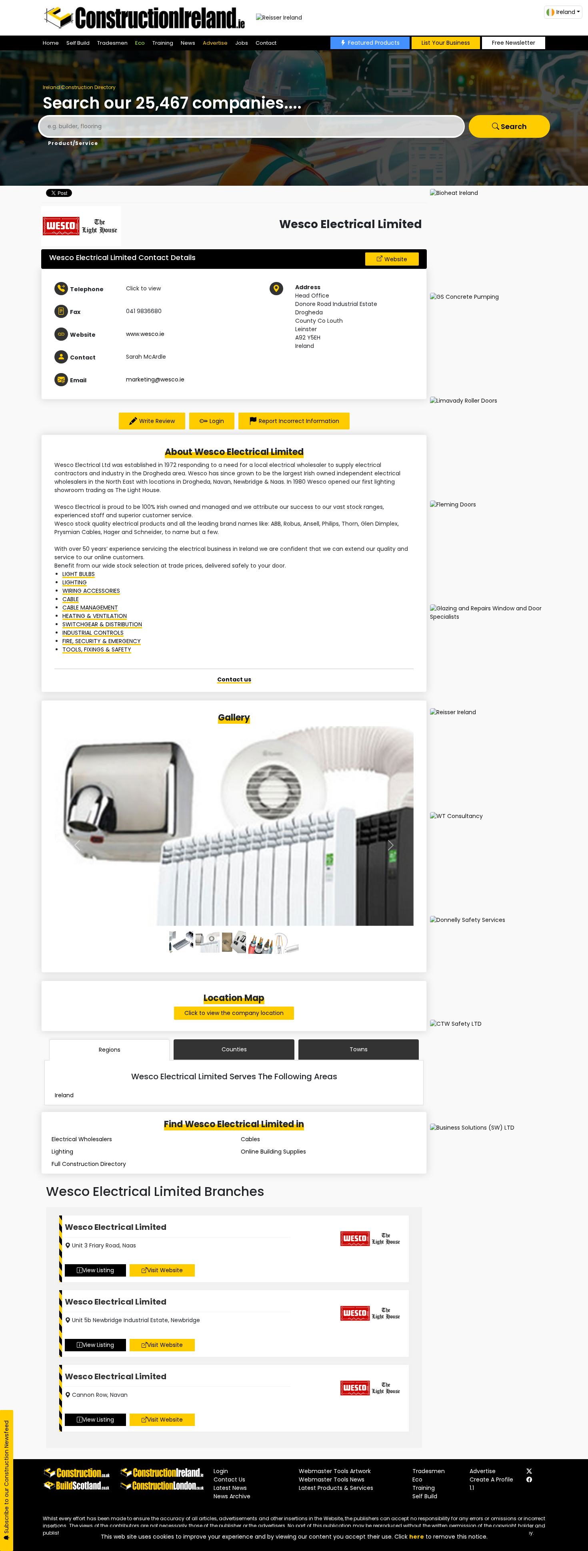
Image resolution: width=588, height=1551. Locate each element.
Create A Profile (491, 1479)
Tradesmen (112, 43)
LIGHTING (74, 582)
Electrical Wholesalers (82, 1139)
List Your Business (446, 43)
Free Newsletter (513, 43)
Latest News (230, 1488)
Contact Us (229, 1479)
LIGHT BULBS (78, 574)
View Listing (98, 1270)
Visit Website (165, 1270)
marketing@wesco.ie (155, 379)
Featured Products (374, 43)
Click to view (143, 288)
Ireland (64, 1095)
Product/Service (73, 143)
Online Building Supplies (273, 1152)
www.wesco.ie (145, 334)
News (188, 43)
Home (51, 43)
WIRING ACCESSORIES (91, 591)
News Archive (232, 1496)
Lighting (62, 1152)
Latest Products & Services (336, 1488)
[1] (208, 942)
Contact (266, 43)
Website (395, 259)
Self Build (78, 43)
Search (513, 126)
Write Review (157, 421)
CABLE (70, 599)
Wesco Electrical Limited (115, 1227)
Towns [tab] (359, 1049)
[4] (287, 942)
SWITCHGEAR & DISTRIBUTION (102, 624)
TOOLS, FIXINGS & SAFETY (96, 649)
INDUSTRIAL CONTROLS (93, 633)
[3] (260, 942)
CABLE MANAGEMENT (90, 608)
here (416, 1537)
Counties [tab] (234, 1049)
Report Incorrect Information (299, 421)
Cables (250, 1139)
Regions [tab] (109, 1050)
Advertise (215, 43)
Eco (140, 43)
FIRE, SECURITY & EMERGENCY (101, 641)
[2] (234, 942)
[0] (181, 942)
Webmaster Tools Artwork (335, 1471)
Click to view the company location (234, 1013)
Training (162, 43)
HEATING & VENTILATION (94, 616)
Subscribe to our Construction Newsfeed (6, 1477)
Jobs (241, 43)
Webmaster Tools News (331, 1479)
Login (217, 421)
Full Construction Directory (89, 1164)
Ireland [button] (565, 12)
